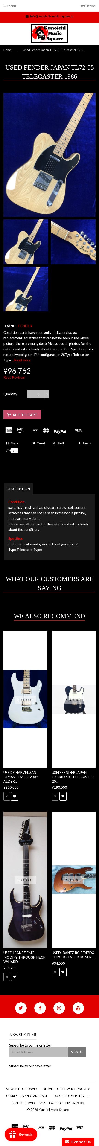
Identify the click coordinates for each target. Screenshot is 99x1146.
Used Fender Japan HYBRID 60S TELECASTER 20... (73, 776)
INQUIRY (55, 1103)
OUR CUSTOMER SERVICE (71, 1096)
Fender (25, 326)
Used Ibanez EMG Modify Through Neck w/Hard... (24, 957)
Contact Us (80, 1142)
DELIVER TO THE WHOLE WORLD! (66, 1089)
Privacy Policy (74, 1103)
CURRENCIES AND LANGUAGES (27, 1096)
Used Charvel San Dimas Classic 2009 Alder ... (20, 776)
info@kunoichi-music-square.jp (51, 16)
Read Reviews (14, 377)
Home (7, 50)
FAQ (42, 1103)
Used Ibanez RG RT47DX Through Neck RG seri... (73, 955)
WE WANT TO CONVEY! (22, 1089)
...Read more (21, 360)
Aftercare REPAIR (23, 1103)
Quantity (10, 394)
